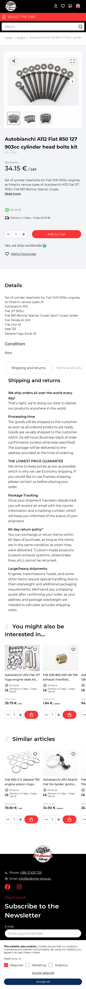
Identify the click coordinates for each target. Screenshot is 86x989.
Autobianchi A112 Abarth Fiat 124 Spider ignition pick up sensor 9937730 (60, 784)
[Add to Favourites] (35, 649)
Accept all (43, 982)
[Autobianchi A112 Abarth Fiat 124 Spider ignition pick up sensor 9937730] (60, 762)
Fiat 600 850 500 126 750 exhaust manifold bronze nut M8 (60, 679)
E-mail (9, 926)
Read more (13, 194)
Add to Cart (56, 234)
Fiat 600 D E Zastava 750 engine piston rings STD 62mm (22, 784)
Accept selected (43, 973)
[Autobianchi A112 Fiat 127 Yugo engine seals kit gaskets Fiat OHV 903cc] (22, 658)
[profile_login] (55, 6)
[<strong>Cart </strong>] (70, 6)
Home (8, 37)
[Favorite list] (63, 6)
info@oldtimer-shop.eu (35, 878)
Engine (21, 37)
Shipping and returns (28, 368)
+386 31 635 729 (31, 872)
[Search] (80, 27)
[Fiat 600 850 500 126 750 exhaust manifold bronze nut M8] (60, 658)
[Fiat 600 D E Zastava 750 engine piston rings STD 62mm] (22, 762)
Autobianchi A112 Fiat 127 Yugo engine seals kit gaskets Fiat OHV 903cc (22, 679)
